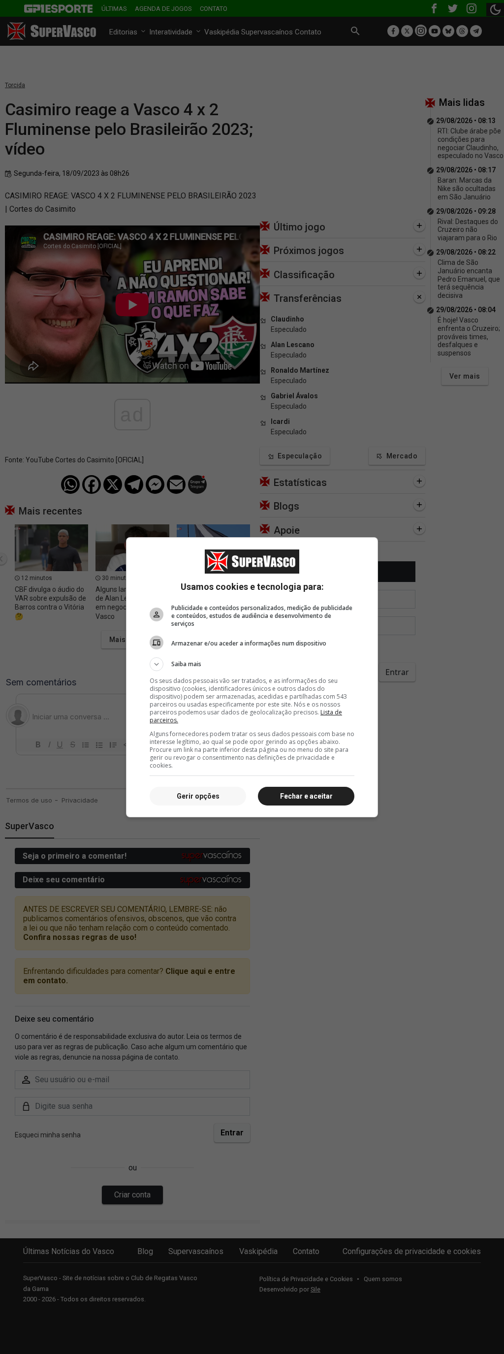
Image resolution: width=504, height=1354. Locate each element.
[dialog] (252, 677)
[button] (252, 664)
